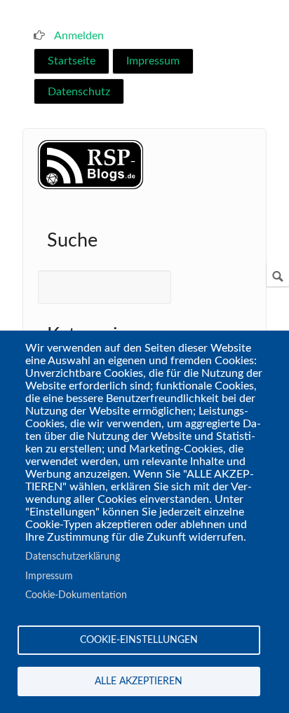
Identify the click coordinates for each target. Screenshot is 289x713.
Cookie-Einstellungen (139, 640)
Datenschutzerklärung (72, 557)
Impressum (153, 61)
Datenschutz (79, 91)
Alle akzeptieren (138, 681)
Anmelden (79, 35)
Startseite (71, 61)
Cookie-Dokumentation (76, 595)
